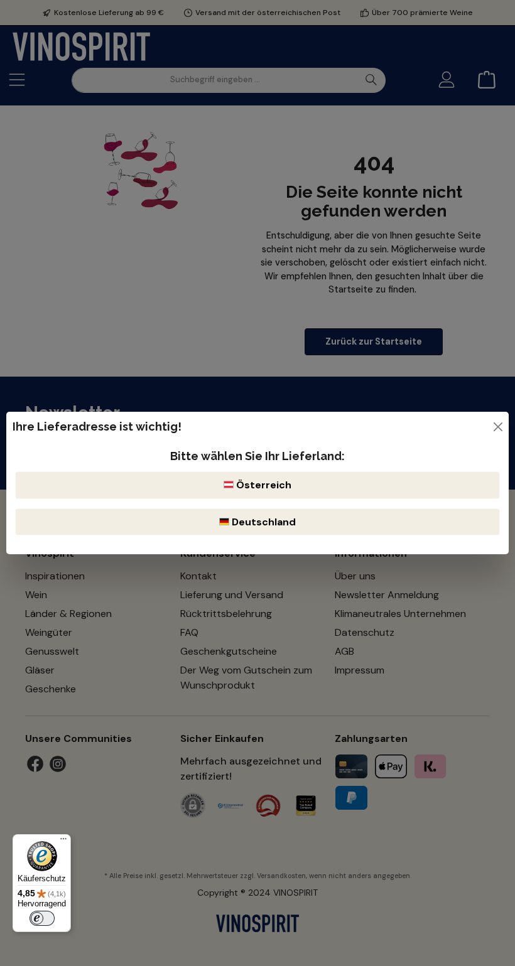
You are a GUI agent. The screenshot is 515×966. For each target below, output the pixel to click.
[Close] (498, 426)
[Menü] (63, 841)
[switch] (42, 918)
